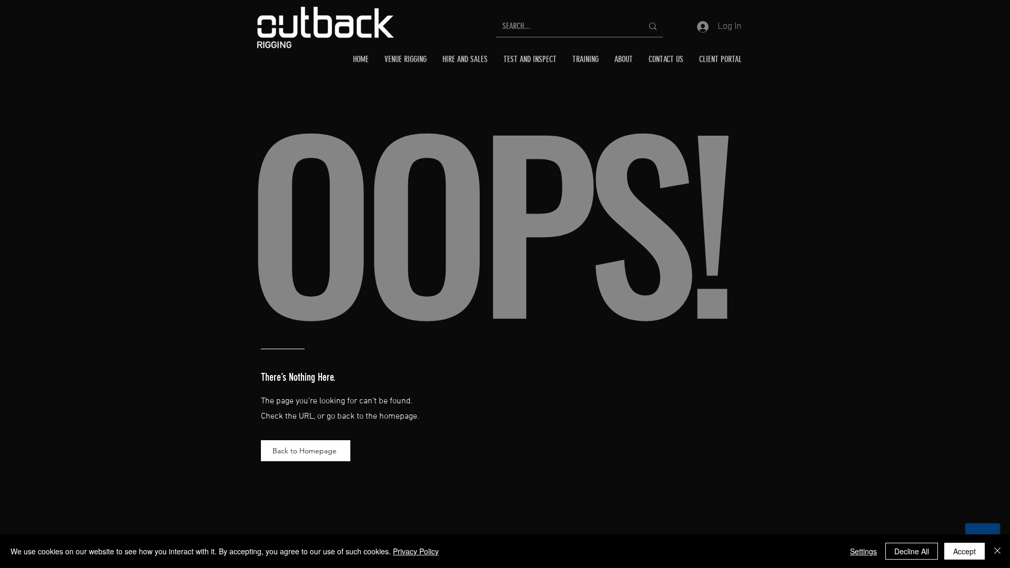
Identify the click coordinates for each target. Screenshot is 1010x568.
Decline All (911, 551)
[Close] (997, 551)
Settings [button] (863, 551)
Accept (964, 551)
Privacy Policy (416, 551)
